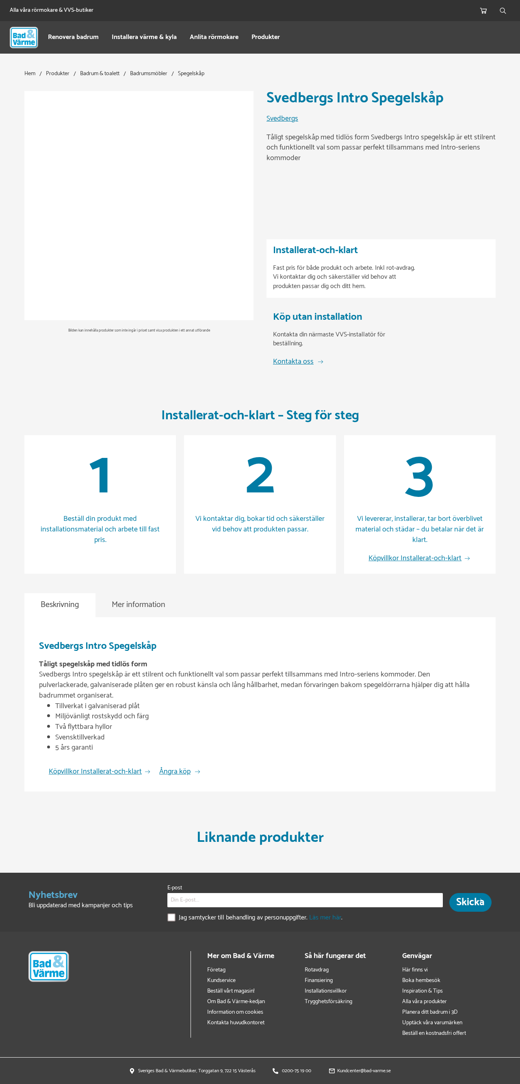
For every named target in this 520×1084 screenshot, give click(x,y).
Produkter (265, 37)
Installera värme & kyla (144, 37)
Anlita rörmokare (214, 37)
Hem (29, 73)
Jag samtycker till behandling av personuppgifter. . (260, 918)
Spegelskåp (191, 73)
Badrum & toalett (99, 73)
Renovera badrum (73, 37)
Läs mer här (325, 918)
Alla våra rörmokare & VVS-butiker (51, 10)
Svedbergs (282, 119)
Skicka (470, 902)
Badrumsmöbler (148, 73)
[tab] (59, 605)
